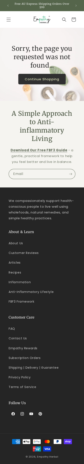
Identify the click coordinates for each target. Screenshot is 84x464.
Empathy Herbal (47, 456)
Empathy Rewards (23, 348)
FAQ (12, 328)
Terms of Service (22, 387)
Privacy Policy (20, 377)
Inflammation (20, 282)
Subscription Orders (24, 358)
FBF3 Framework (21, 301)
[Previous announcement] (8, 5)
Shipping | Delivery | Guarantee (34, 367)
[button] (8, 19)
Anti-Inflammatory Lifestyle (31, 292)
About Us (16, 243)
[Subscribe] (70, 174)
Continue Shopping (42, 79)
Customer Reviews (24, 253)
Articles (15, 262)
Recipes (15, 272)
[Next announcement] (76, 5)
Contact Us (18, 338)
